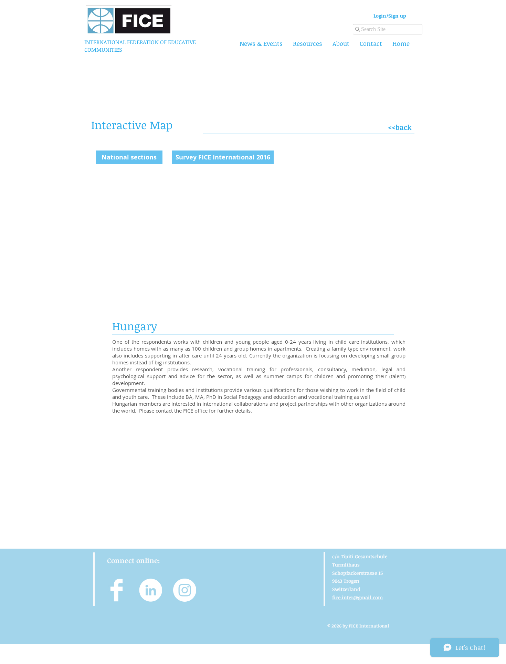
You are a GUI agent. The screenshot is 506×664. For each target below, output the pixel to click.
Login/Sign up (389, 15)
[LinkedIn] (150, 590)
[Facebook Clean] (116, 590)
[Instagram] (184, 590)
